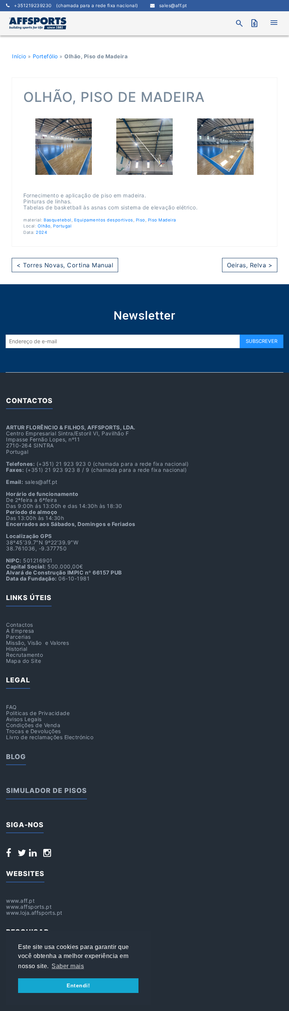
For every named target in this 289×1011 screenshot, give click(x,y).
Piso (140, 220)
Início (19, 56)
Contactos (19, 624)
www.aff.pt (20, 900)
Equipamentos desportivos (103, 220)
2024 (41, 232)
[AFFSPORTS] (37, 23)
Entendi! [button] (78, 985)
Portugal (62, 226)
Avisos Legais (24, 719)
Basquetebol (57, 220)
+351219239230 (74, 5)
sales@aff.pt (171, 5)
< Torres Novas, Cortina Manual (65, 265)
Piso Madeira (162, 220)
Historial (16, 649)
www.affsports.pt (29, 906)
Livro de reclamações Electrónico (49, 737)
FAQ (11, 707)
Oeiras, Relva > (250, 265)
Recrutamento (24, 655)
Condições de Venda (33, 725)
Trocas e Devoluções (33, 731)
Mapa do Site (23, 661)
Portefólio (45, 56)
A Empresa (20, 631)
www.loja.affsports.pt (34, 912)
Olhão (44, 226)
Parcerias (18, 637)
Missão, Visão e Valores (37, 643)
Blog (16, 757)
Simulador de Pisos (46, 790)
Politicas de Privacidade (38, 713)
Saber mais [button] (68, 966)
